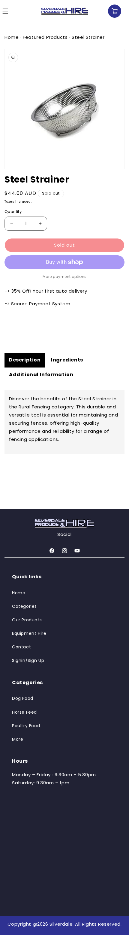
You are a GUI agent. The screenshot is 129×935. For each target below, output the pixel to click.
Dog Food (22, 698)
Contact (21, 647)
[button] (102, 11)
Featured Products (45, 37)
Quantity (13, 211)
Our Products (27, 620)
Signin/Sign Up (28, 660)
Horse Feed (24, 712)
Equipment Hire (29, 633)
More (17, 739)
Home (11, 37)
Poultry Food (26, 726)
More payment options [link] (65, 276)
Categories (24, 606)
